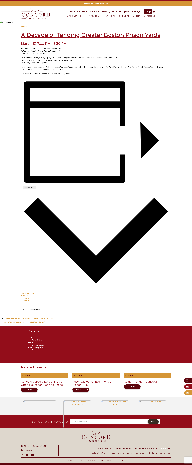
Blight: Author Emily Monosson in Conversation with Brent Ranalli (29, 318)
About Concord (77, 11)
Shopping (111, 16)
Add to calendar (29, 187)
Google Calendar (27, 293)
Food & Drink (124, 16)
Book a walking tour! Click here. (96, 3)
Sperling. (122, 460)
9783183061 (28, 450)
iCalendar (24, 295)
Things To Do (94, 16)
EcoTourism (36, 350)
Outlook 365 (25, 298)
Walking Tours (109, 11)
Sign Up (152, 421)
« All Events (25, 26)
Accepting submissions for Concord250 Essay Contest (25, 322)
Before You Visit (74, 16)
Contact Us (149, 16)
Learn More (28, 389)
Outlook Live (26, 300)
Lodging (137, 16)
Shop (148, 11)
